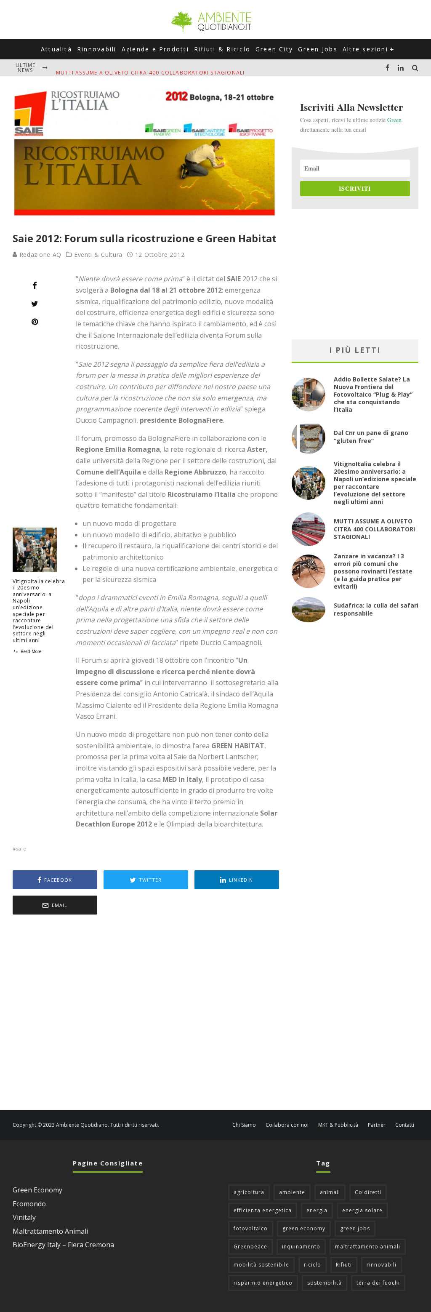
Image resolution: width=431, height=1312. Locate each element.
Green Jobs (317, 49)
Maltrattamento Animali (50, 1231)
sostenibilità (324, 1282)
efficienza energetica (263, 1210)
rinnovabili (381, 1264)
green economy (303, 1228)
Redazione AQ (39, 255)
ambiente (292, 1192)
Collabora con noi (287, 1125)
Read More (30, 651)
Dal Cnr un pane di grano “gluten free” (371, 436)
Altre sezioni (365, 49)
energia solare (362, 1210)
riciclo (312, 1264)
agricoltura (249, 1192)
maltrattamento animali (367, 1246)
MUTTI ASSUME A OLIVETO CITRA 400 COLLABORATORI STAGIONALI (150, 67)
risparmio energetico (263, 1282)
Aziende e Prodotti (155, 49)
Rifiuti (344, 1264)
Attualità (56, 49)
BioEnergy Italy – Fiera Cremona (63, 1244)
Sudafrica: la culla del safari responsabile (376, 609)
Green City (274, 49)
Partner (377, 1125)
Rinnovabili (97, 49)
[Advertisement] (146, 1013)
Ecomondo (29, 1203)
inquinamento (301, 1246)
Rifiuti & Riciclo (222, 49)
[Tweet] (35, 303)
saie (21, 848)
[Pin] (35, 321)
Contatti (404, 1125)
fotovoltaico (251, 1228)
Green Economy (37, 1190)
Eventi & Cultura (98, 255)
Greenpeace (250, 1246)
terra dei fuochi (378, 1282)
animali (330, 1192)
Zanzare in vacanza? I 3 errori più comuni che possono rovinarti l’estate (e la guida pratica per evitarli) (373, 571)
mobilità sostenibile (261, 1264)
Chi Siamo (244, 1125)
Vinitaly (24, 1217)
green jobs (355, 1228)
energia (316, 1210)
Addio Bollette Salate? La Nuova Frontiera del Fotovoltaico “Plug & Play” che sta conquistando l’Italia (373, 394)
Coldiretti (368, 1192)
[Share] (35, 285)
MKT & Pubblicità (338, 1125)
